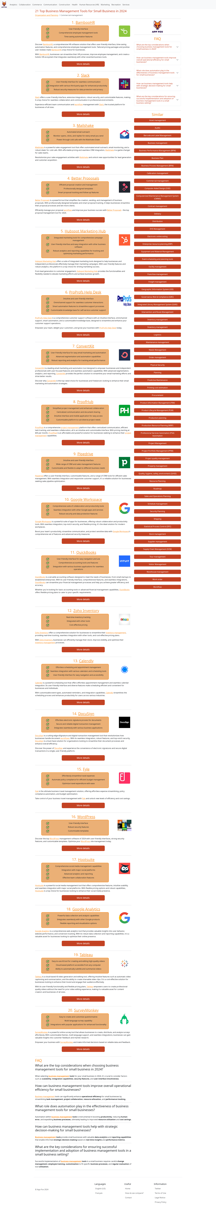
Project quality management (157, 458)
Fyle (86, 769)
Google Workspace (86, 499)
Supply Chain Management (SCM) (157, 549)
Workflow (157, 587)
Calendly (86, 660)
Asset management (157, 120)
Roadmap (157, 488)
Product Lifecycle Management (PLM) (157, 410)
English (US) (100, 1188)
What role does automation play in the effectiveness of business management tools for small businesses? (155, 72)
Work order (157, 579)
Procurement (157, 395)
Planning (157, 372)
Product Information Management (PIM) (157, 403)
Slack (85, 75)
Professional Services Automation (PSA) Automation (157, 434)
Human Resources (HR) (89, 4)
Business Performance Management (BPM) (157, 150)
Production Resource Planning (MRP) (157, 425)
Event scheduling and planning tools (157, 259)
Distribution (157, 221)
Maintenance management (157, 342)
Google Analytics (86, 909)
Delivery (157, 214)
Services (126, 4)
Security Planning (157, 511)
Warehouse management (157, 572)
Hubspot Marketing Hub (85, 231)
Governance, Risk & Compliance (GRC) (157, 297)
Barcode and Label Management (157, 135)
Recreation (116, 4)
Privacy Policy (160, 1202)
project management (70, 427)
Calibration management (157, 173)
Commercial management (157, 181)
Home (127, 1188)
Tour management (157, 556)
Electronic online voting (157, 236)
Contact (128, 1197)
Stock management (157, 534)
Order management (157, 357)
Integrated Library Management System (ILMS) (157, 304)
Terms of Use (160, 1193)
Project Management (157, 443)
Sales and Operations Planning (157, 496)
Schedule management (157, 504)
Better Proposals (85, 178)
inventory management (116, 632)
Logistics (157, 334)
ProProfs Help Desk (85, 292)
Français (98, 1193)
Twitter (158, 1188)
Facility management (157, 266)
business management (59, 1076)
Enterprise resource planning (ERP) (157, 244)
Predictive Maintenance (157, 380)
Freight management (157, 282)
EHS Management (157, 229)
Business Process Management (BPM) (157, 165)
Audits (157, 128)
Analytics (13, 4)
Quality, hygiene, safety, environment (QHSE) (158, 473)
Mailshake (85, 125)
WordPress (86, 816)
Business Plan (157, 158)
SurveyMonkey (86, 1010)
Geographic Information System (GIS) (157, 289)
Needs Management (157, 350)
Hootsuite (86, 859)
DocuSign (86, 713)
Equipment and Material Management (157, 251)
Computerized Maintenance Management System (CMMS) (157, 197)
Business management (45, 1096)
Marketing (105, 4)
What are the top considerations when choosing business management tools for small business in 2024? (154, 46)
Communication (50, 4)
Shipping (157, 519)
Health (75, 4)
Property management (157, 466)
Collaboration (25, 4)
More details (83, 63)
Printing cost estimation (157, 387)
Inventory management (157, 319)
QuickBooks (86, 552)
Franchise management (157, 274)
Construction (64, 4)
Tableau (86, 954)
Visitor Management (157, 564)
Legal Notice (160, 1197)
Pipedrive (85, 453)
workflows (65, 738)
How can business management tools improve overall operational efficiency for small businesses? (156, 59)
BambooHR (85, 22)
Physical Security (157, 365)
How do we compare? (134, 1193)
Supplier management (157, 541)
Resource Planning (157, 481)
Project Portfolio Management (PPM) (157, 451)
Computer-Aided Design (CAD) (157, 188)
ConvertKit (85, 346)
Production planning (157, 418)
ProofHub (85, 401)
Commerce (37, 4)
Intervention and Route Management (157, 312)
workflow (79, 104)
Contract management (157, 206)
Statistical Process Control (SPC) (157, 526)
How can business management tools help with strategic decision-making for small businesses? (154, 85)
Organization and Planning (46, 15)
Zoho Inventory (86, 610)
